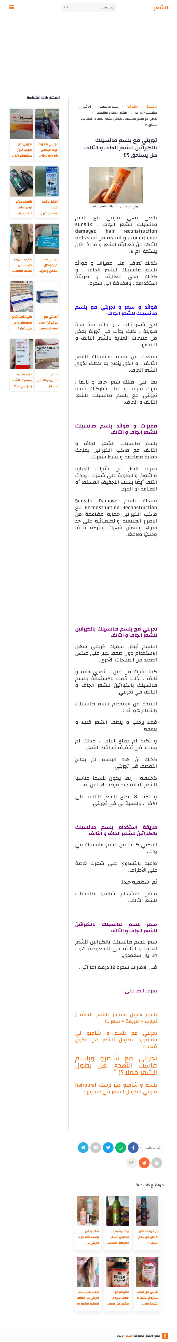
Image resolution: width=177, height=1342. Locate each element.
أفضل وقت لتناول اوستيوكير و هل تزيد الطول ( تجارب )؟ (47, 207)
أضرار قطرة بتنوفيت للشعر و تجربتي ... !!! (21, 380)
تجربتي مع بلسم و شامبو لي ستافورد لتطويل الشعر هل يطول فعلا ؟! (116, 1039)
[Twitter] (109, 1149)
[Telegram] (84, 1149)
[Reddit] (145, 1165)
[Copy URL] (132, 1165)
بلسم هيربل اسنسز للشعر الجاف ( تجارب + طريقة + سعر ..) (116, 1018)
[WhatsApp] (121, 1149)
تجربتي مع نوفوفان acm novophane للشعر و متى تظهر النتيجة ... (48, 322)
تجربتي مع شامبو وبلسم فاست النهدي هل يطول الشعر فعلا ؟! (116, 1065)
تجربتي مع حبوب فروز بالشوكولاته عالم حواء (23, 150)
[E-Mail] (96, 1149)
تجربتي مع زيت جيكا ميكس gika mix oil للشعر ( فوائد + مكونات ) (47, 150)
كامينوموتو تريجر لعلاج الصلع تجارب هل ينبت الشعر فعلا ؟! (22, 207)
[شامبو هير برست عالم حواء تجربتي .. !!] (88, 1211)
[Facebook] (134, 1149)
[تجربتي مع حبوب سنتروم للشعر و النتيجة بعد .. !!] (147, 1272)
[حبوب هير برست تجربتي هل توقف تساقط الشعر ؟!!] (88, 1272)
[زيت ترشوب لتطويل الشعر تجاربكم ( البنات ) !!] (117, 1211)
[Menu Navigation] (11, 7)
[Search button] (66, 7)
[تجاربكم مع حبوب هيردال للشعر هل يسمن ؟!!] (117, 1272)
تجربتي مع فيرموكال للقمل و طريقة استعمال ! (47, 265)
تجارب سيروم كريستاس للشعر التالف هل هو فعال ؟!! (23, 265)
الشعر (161, 8)
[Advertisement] (88, 60)
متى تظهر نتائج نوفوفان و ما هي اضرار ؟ (22, 322)
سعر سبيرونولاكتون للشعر (47, 380)
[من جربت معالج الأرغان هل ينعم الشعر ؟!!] (147, 1211)
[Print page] (157, 1165)
